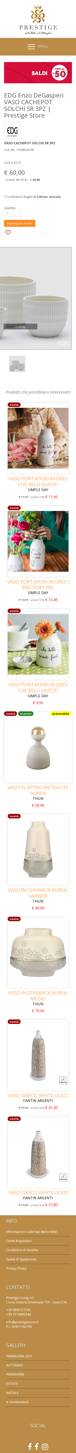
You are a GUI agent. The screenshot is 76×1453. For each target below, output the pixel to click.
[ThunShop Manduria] (36, 1448)
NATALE (12, 1393)
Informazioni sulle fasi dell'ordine (31, 1231)
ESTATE (12, 1383)
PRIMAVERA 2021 (19, 1356)
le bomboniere (17, 1402)
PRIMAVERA (15, 1374)
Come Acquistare (19, 1241)
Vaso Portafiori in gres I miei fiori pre (38, 584)
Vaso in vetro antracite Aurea (38, 790)
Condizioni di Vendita (22, 1250)
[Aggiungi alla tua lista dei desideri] (8, 232)
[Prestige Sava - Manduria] (30, 1448)
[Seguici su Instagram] (45, 1448)
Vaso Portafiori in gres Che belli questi (38, 481)
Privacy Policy (16, 1268)
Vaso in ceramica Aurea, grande (38, 893)
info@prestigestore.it (22, 1322)
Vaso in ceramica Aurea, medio (38, 995)
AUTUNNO (14, 1365)
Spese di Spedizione (21, 1259)
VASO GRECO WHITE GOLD (38, 1095)
